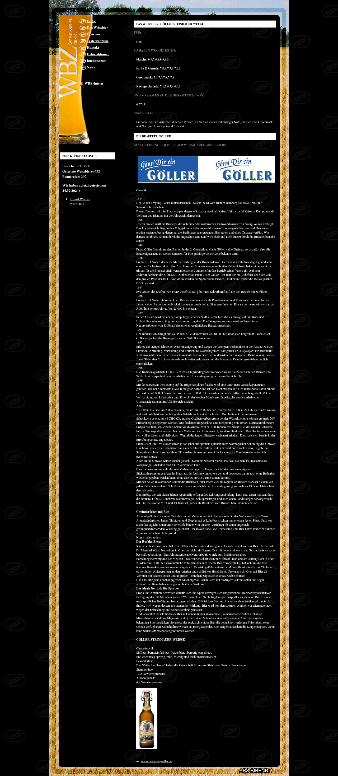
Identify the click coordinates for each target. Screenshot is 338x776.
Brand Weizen (80, 199)
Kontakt (93, 47)
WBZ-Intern (93, 83)
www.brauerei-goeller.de (156, 761)
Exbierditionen (98, 54)
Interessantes (96, 60)
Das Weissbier (97, 27)
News (91, 67)
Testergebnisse (98, 40)
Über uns (93, 34)
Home (91, 21)
